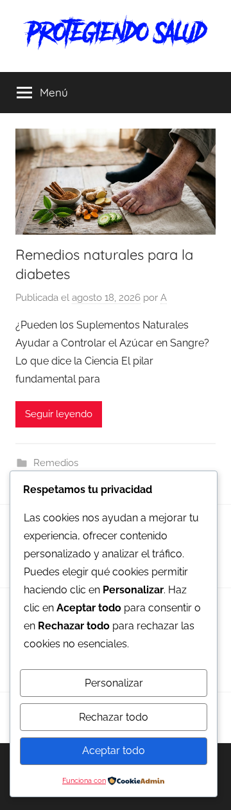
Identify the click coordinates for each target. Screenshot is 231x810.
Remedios (55, 463)
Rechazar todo (113, 717)
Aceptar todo (113, 750)
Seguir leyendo (58, 414)
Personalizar (114, 683)
